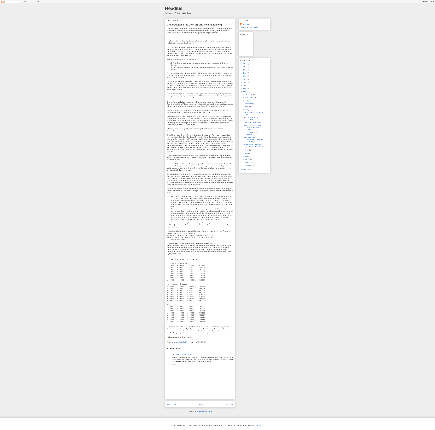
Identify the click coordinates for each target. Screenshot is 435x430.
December (249, 94)
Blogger (258, 425)
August (247, 107)
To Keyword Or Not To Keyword (252, 133)
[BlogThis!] (198, 342)
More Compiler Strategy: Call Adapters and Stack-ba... (253, 127)
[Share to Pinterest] (204, 342)
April (246, 156)
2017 (245, 67)
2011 (245, 79)
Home (200, 404)
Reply (174, 364)
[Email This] (196, 342)
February (248, 162)
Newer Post (171, 404)
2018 (245, 64)
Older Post (229, 404)
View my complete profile (249, 27)
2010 (245, 82)
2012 (245, 76)
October (248, 100)
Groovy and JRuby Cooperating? (251, 118)
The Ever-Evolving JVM (252, 122)
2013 (245, 73)
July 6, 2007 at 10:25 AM (184, 354)
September (249, 103)
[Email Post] (191, 342)
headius (246, 24)
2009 (245, 85)
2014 (245, 70)
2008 (245, 88)
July (246, 110)
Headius (173, 8)
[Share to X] (200, 342)
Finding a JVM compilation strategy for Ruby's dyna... (253, 139)
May (246, 153)
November (249, 97)
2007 (245, 91)
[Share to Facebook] (202, 342)
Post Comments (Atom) (204, 412)
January (248, 165)
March (247, 159)
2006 (245, 169)
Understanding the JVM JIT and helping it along (253, 145)
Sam (173, 354)
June (247, 150)
